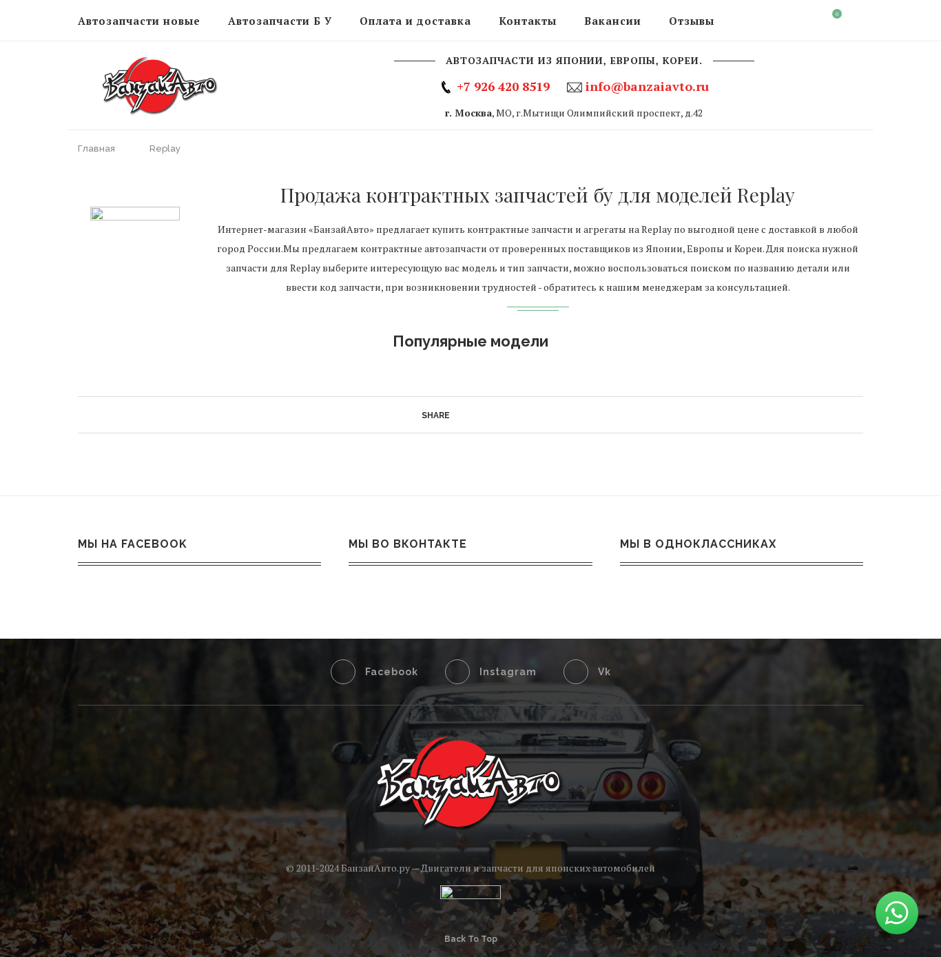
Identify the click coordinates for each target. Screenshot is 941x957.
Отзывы (691, 21)
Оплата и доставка (415, 21)
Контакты (528, 21)
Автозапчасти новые (139, 21)
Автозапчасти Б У (280, 21)
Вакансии (612, 21)
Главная (97, 148)
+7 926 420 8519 (503, 86)
